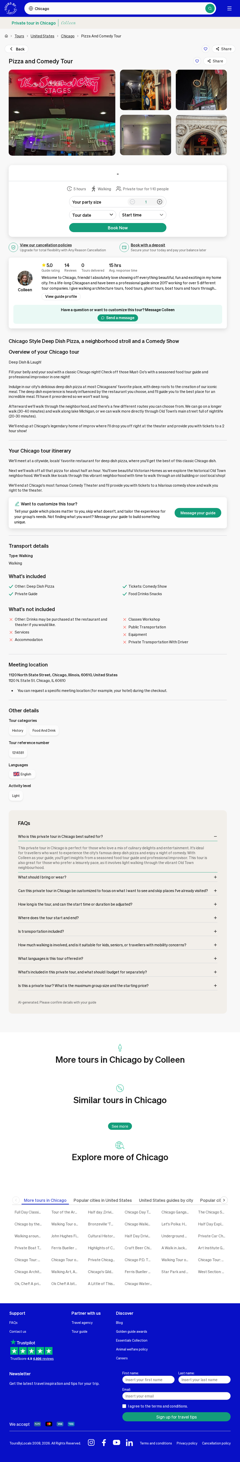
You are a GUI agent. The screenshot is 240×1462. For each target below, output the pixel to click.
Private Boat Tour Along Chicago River (29, 1247)
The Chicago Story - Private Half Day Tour (213, 1212)
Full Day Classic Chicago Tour (29, 1212)
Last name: (186, 1373)
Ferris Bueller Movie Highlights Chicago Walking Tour (139, 1271)
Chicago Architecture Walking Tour (29, 1271)
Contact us (17, 1331)
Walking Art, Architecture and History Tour (66, 1271)
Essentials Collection (131, 1340)
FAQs (13, 1322)
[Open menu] (229, 8)
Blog (119, 1322)
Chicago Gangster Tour (176, 1212)
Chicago (68, 35)
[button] (62, 113)
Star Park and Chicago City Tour (176, 1271)
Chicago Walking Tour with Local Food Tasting (139, 1223)
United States (42, 35)
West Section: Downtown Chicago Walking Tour (213, 1271)
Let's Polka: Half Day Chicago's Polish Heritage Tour (176, 1223)
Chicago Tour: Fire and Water (213, 1259)
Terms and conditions (156, 1443)
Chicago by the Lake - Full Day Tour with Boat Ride (29, 1223)
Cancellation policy (216, 1443)
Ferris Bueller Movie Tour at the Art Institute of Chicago (66, 1247)
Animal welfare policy (132, 1349)
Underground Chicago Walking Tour (176, 1235)
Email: (126, 1389)
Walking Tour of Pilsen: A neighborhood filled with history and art (66, 1223)
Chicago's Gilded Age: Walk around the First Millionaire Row (103, 1271)
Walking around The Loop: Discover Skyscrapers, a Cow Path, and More (29, 1235)
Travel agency (82, 1322)
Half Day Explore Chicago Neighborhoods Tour (213, 1223)
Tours (19, 35)
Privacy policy (187, 1443)
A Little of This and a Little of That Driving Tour (103, 1283)
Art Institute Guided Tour (213, 1247)
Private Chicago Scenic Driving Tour (103, 1259)
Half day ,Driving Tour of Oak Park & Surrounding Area (103, 1212)
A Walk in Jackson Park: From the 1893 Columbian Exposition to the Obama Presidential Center (176, 1247)
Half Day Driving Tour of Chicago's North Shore (139, 1235)
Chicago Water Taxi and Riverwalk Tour (139, 1283)
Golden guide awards (131, 1331)
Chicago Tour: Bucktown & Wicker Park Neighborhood (29, 1259)
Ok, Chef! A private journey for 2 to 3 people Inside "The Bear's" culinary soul (29, 1283)
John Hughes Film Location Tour (66, 1235)
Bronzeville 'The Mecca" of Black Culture (103, 1223)
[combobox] (142, 215)
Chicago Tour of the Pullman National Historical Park (66, 1259)
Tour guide (79, 1331)
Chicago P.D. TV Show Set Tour (139, 1259)
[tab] (45, 1200)
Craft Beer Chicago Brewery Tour (139, 1247)
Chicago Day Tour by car (139, 1212)
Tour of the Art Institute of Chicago (66, 1212)
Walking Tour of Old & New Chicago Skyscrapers (176, 1259)
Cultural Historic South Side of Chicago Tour (103, 1235)
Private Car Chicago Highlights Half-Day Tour (213, 1235)
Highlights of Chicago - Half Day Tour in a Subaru (103, 1247)
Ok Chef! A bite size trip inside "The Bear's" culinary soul (66, 1283)
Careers (122, 1358)
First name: (130, 1373)
